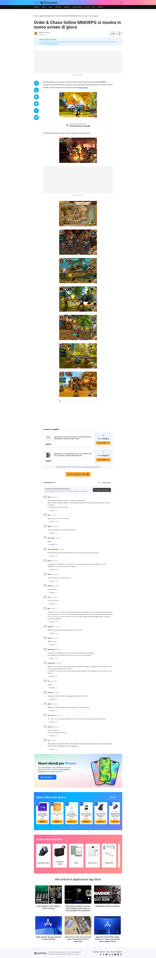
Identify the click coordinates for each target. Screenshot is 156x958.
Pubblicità (119, 952)
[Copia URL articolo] (36, 117)
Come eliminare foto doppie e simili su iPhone (48, 907)
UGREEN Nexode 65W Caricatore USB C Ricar (115, 815)
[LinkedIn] (118, 954)
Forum (87, 7)
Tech (93, 7)
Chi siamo (95, 952)
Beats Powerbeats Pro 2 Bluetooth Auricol (86, 815)
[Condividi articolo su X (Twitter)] (36, 90)
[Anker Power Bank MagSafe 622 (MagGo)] (100, 807)
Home (36, 16)
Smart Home (77, 7)
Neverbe (51, 707)
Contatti (102, 952)
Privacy (112, 952)
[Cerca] (38, 2)
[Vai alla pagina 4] (81, 870)
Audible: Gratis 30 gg (57, 814)
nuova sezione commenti (51, 43)
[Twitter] (103, 954)
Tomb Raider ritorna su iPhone (107, 906)
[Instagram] (109, 954)
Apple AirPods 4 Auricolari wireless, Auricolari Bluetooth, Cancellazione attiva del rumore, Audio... (72, 438)
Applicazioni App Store (46, 16)
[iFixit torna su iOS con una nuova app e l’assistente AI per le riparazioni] (78, 925)
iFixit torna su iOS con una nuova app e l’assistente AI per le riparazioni (78, 939)
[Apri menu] (58, 2)
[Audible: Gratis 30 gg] (57, 807)
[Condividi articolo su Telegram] (36, 103)
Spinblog (58, 952)
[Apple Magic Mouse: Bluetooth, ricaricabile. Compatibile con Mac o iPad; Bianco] (71, 807)
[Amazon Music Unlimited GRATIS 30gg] (42, 807)
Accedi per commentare (102, 490)
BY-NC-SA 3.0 (63, 954)
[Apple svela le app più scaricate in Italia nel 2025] (48, 925)
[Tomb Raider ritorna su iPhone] (107, 894)
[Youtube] (106, 954)
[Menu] (35, 2)
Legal (107, 952)
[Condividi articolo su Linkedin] (36, 96)
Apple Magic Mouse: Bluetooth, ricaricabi (71, 815)
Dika (50, 641)
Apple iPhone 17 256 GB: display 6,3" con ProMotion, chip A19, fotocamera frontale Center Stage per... (72, 454)
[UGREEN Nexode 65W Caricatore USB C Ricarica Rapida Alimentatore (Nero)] (115, 807)
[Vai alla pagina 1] (75, 870)
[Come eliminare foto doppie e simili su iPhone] (48, 894)
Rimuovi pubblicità (78, 75)
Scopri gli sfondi (46, 777)
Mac (50, 7)
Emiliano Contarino (44, 32)
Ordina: (100, 482)
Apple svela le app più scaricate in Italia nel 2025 (48, 938)
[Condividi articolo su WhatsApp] (36, 110)
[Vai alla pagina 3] (79, 870)
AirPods (58, 7)
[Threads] (112, 954)
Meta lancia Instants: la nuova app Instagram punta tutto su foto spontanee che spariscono (77, 908)
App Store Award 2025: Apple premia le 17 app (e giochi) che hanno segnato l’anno (107, 939)
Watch (66, 7)
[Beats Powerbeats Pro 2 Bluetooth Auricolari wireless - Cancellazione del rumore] (86, 807)
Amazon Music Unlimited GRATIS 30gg (42, 815)
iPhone (36, 7)
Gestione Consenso (74, 954)
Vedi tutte (112, 797)
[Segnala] (56, 510)
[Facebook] (100, 954)
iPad (43, 7)
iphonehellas (83, 87)
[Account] (120, 2)
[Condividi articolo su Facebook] (36, 83)
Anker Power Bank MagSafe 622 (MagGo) (101, 815)
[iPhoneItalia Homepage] (49, 2)
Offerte (100, 7)
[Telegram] (115, 954)
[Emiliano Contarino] (36, 33)
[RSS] (121, 954)
